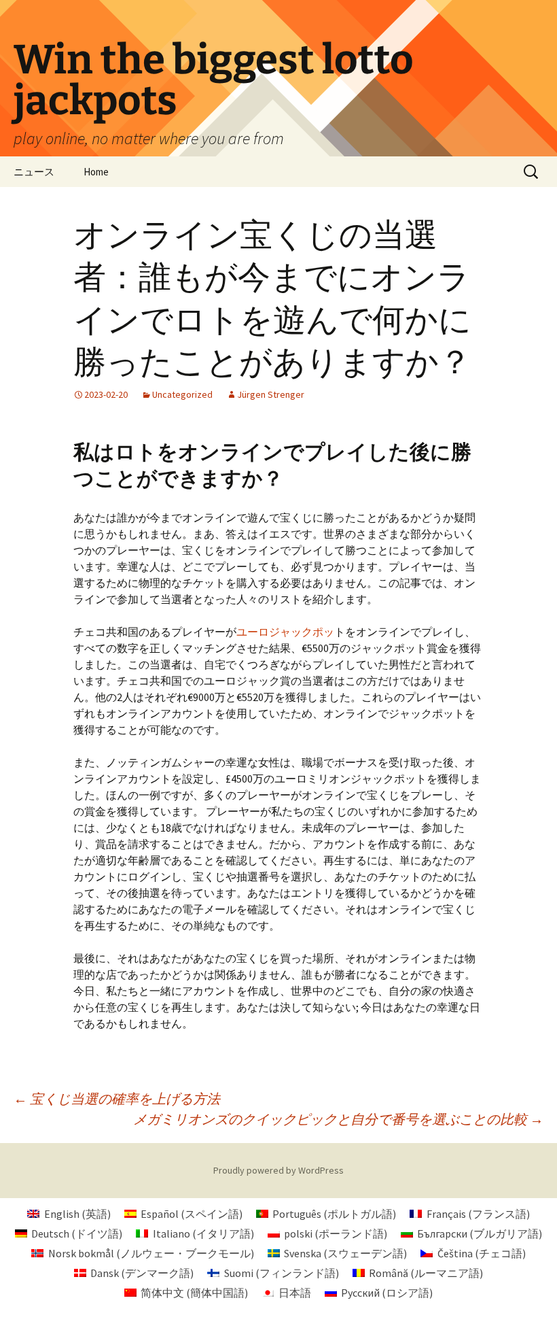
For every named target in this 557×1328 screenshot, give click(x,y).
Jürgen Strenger (270, 394)
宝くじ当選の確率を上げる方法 (117, 1098)
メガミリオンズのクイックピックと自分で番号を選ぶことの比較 (338, 1118)
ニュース (34, 171)
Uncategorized (182, 394)
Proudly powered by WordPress (278, 1170)
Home (96, 171)
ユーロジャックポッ (285, 632)
